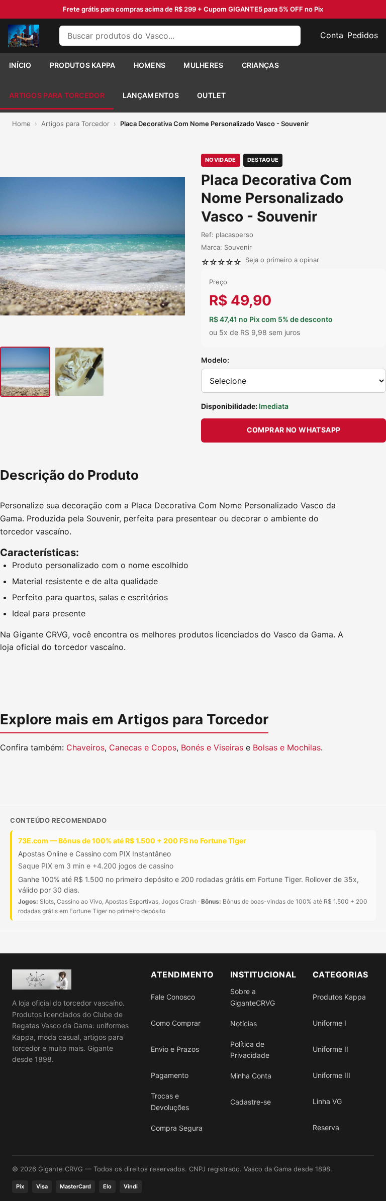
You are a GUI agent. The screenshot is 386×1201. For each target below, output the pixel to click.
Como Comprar (176, 1023)
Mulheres (203, 65)
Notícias (243, 1023)
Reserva (326, 1127)
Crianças (260, 65)
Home (21, 124)
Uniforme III (331, 1075)
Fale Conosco (173, 997)
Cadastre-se (250, 1102)
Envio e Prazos (175, 1049)
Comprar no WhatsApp (294, 429)
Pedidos (362, 35)
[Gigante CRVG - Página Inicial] (23, 36)
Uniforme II (330, 1049)
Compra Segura (177, 1128)
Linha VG (327, 1101)
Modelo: (215, 360)
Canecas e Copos (142, 747)
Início (20, 65)
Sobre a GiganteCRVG (252, 997)
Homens (150, 65)
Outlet (211, 95)
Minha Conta (250, 1075)
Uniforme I (329, 1023)
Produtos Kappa (83, 65)
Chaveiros (85, 747)
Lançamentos (151, 95)
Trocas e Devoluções (170, 1101)
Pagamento (169, 1075)
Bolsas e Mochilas (287, 747)
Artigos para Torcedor (57, 95)
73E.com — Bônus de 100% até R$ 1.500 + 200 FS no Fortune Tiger (132, 840)
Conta (331, 35)
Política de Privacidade (249, 1049)
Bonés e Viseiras (212, 747)
